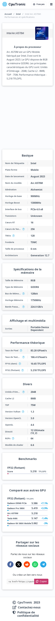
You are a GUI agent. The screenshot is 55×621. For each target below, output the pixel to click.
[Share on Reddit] (27, 564)
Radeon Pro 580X (15, 508)
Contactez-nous (29, 607)
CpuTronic (17, 4)
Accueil (8, 14)
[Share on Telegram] (43, 564)
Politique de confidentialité (28, 614)
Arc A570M (12, 513)
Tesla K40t (12, 518)
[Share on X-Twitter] (19, 564)
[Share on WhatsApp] (35, 564)
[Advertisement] (27, 117)
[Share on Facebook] (10, 564)
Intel (18, 14)
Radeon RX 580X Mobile (19, 523)
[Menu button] (51, 4)
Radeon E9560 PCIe (17, 503)
